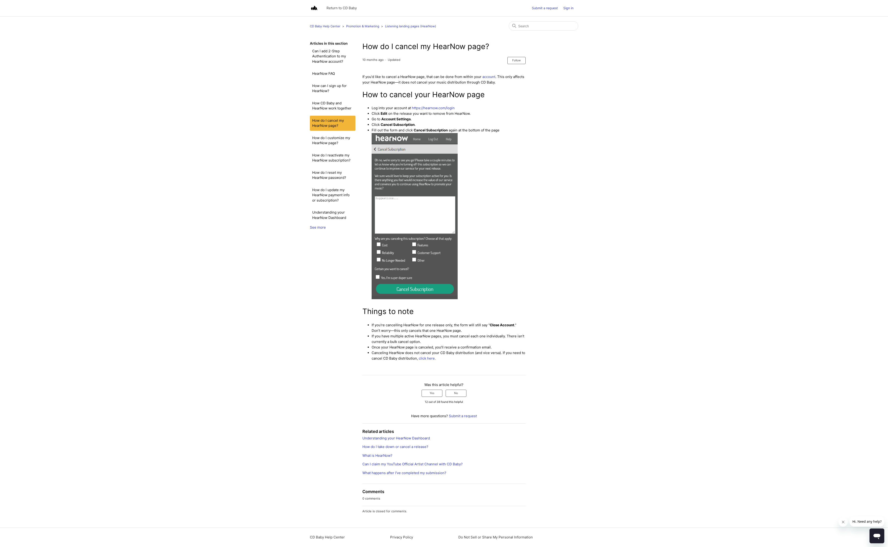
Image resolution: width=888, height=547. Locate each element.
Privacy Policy (401, 537)
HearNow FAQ (323, 73)
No (456, 393)
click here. (427, 358)
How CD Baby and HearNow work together (332, 106)
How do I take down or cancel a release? (395, 446)
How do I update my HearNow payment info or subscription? (331, 195)
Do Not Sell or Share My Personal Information (495, 537)
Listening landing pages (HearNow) (410, 26)
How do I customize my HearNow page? (331, 140)
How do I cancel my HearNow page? (328, 123)
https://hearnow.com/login (433, 108)
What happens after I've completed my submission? (404, 473)
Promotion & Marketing (362, 26)
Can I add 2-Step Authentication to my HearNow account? (329, 56)
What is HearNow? (377, 455)
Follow (516, 60)
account (488, 77)
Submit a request (545, 8)
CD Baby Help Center (325, 26)
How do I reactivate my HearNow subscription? (331, 158)
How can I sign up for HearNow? (329, 88)
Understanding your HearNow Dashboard (329, 215)
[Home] (314, 8)
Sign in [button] (568, 8)
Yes (432, 393)
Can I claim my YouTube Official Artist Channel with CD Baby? (412, 464)
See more (318, 227)
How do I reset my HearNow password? (329, 175)
